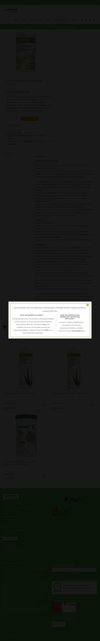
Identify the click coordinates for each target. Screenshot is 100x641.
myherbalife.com (78, 331)
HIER (46, 330)
